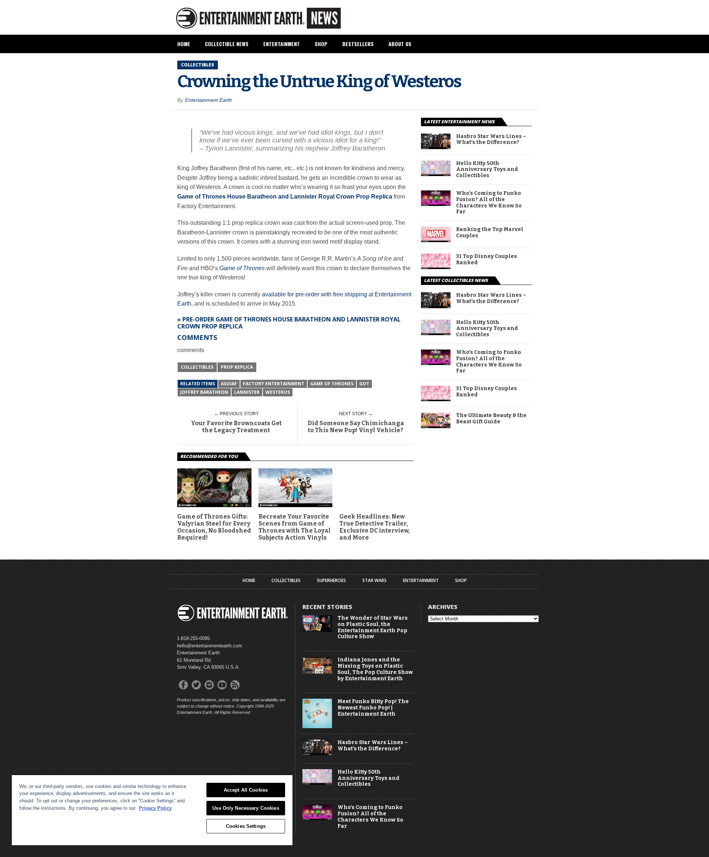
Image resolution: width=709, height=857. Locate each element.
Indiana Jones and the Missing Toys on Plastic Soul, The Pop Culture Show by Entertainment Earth (375, 669)
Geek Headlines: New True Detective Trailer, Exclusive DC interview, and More (374, 527)
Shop (321, 44)
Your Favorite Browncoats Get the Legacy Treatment (236, 427)
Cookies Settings (246, 826)
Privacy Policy (155, 808)
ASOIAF (229, 384)
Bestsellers (358, 44)
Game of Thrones (242, 268)
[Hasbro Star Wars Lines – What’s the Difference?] (436, 147)
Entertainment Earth (208, 100)
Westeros (278, 392)
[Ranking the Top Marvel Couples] (436, 240)
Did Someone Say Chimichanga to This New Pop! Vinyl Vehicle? (356, 427)
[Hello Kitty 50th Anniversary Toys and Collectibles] (436, 174)
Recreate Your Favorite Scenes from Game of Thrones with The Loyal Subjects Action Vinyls (294, 527)
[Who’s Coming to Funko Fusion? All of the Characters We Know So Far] (436, 204)
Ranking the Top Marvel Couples (489, 233)
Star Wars (374, 580)
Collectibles (197, 367)
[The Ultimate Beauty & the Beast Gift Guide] (436, 426)
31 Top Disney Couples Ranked (486, 260)
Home (183, 44)
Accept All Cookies (246, 790)
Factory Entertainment (273, 384)
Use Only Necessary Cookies (245, 808)
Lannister (247, 392)
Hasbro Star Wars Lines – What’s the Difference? (491, 140)
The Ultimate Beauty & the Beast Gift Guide (491, 419)
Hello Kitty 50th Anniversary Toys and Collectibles (487, 170)
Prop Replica (237, 367)
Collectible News (227, 44)
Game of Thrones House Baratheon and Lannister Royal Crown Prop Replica (284, 196)
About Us (399, 44)
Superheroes (331, 580)
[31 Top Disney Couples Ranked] (436, 267)
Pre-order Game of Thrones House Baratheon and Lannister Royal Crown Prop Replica (289, 322)
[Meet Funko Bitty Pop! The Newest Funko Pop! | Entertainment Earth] (317, 726)
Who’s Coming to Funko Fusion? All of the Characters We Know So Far (489, 202)
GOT (364, 384)
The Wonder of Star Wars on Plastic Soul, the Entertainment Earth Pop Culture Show (373, 627)
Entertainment (281, 44)
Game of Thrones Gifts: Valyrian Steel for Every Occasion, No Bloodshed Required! (214, 527)
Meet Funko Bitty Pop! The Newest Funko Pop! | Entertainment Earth (373, 708)
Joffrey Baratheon (204, 392)
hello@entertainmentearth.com (209, 645)
